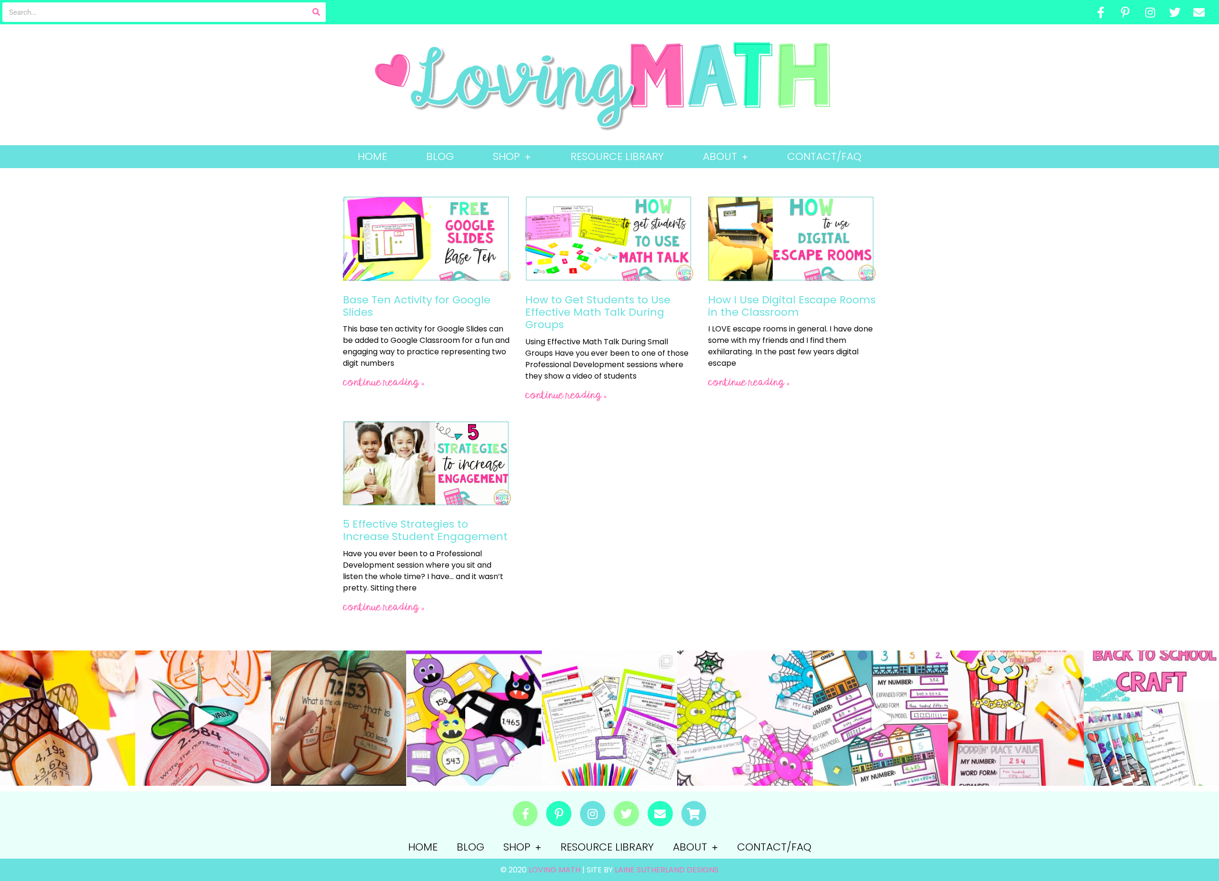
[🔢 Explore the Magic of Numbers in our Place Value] (880, 718)
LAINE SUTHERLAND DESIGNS (667, 869)
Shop (506, 156)
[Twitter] (1175, 12)
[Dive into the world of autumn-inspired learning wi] (67, 718)
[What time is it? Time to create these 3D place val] (338, 718)
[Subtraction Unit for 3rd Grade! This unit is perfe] (609, 718)
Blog (440, 156)
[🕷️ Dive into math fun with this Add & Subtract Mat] (744, 718)
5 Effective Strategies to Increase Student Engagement (425, 530)
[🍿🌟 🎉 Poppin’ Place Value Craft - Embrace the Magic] (1015, 718)
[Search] (316, 12)
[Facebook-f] (1101, 12)
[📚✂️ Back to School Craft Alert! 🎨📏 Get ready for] (1151, 718)
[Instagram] (1150, 12)
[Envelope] (1199, 12)
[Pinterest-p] (1126, 12)
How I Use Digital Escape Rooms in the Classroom (792, 306)
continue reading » (383, 383)
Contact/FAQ (824, 156)
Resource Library (617, 156)
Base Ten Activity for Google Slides (416, 306)
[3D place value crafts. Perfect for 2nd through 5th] (202, 718)
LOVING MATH (555, 869)
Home (372, 156)
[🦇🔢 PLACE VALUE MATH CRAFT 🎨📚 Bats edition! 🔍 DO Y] (473, 718)
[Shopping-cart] (694, 813)
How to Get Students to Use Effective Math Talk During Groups (597, 312)
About (720, 156)
